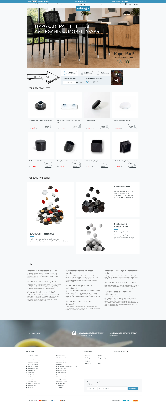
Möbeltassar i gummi (61, 383)
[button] (130, 4)
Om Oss (100, 355)
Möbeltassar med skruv (61, 362)
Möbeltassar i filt (31, 370)
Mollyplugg (30, 387)
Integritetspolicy (102, 358)
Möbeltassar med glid (33, 355)
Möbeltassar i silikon (61, 370)
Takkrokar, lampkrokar (33, 366)
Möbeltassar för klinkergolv (34, 383)
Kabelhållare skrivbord (33, 364)
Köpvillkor (87, 355)
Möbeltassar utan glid (61, 377)
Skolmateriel (59, 364)
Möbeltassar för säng (61, 368)
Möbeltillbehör (31, 372)
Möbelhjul (30, 377)
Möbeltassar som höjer (33, 368)
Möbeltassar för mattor (61, 381)
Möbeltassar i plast (32, 379)
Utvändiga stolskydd (61, 379)
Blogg (99, 363)
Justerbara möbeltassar (33, 362)
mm (77, 82)
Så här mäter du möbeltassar (89, 360)
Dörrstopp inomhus (60, 355)
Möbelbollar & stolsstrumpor (34, 375)
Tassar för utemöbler (32, 358)
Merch (57, 375)
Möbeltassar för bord (32, 381)
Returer (100, 360)
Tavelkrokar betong (60, 385)
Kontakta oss (88, 363)
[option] (83, 39)
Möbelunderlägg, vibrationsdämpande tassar (66, 366)
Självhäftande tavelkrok (61, 358)
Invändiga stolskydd (61, 372)
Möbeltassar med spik (61, 360)
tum (81, 82)
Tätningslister (59, 387)
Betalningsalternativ (90, 358)
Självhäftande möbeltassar (34, 360)
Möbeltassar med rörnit (33, 385)
